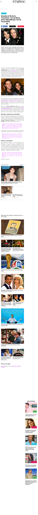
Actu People (34, 427)
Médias (35, 411)
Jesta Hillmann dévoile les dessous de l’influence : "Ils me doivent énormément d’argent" (30, 431)
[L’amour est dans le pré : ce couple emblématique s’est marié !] (31, 407)
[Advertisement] (19, 10)
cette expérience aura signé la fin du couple (11, 100)
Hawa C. (9, 23)
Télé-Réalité (34, 444)
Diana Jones (14, 71)
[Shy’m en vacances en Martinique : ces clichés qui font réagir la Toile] (31, 458)
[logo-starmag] (19, 1)
